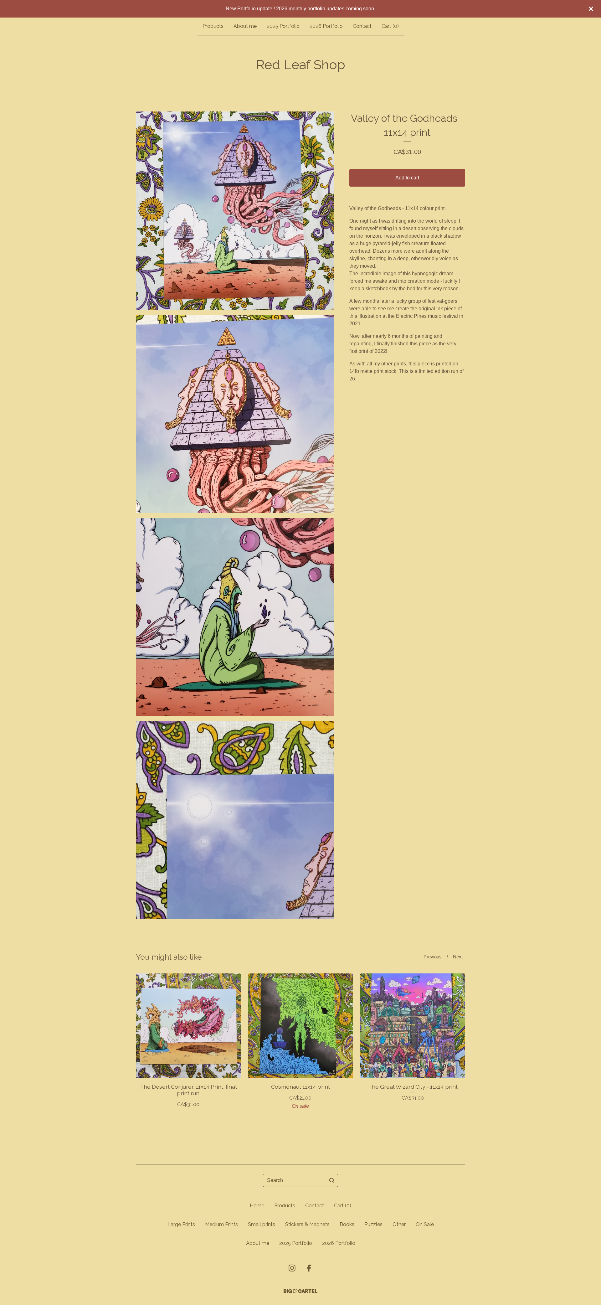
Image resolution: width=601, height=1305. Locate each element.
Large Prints (181, 1224)
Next (458, 956)
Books (347, 1224)
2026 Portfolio (326, 26)
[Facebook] (308, 1268)
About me (245, 26)
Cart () (390, 26)
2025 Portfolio (283, 26)
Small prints (261, 1224)
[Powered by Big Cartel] (300, 1291)
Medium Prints (221, 1224)
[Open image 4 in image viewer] (235, 820)
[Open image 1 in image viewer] (235, 210)
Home (257, 1206)
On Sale (425, 1224)
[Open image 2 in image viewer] (235, 414)
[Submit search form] (332, 1180)
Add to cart (407, 177)
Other (399, 1224)
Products (213, 26)
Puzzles (373, 1224)
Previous (433, 956)
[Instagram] (292, 1268)
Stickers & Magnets (307, 1224)
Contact (362, 26)
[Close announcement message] (591, 9)
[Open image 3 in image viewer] (235, 617)
